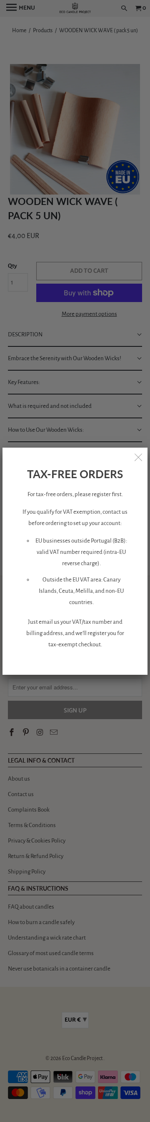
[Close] (138, 457)
